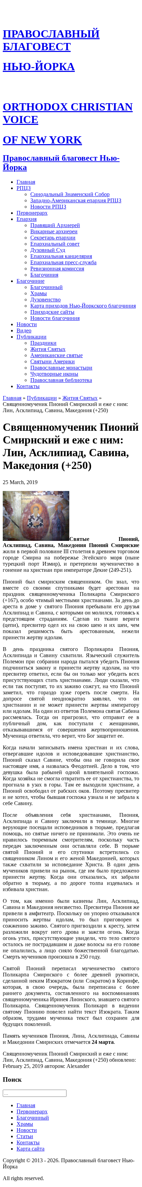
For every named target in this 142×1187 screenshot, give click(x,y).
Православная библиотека (61, 380)
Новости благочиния (55, 318)
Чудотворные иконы (54, 374)
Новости (27, 324)
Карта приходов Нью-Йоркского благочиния (83, 306)
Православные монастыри (61, 368)
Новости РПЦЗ (48, 207)
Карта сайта (30, 1149)
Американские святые (56, 355)
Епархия (27, 219)
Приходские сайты (52, 312)
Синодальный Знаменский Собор (70, 194)
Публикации (32, 337)
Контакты (28, 386)
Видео (24, 330)
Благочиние (30, 281)
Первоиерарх (32, 213)
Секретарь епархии (52, 237)
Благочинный (46, 287)
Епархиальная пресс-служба (63, 262)
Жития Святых (47, 349)
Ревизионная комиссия (57, 268)
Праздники (43, 343)
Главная (26, 182)
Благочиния (44, 275)
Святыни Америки (52, 361)
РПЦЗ (24, 188)
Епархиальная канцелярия (61, 256)
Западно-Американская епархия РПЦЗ (75, 200)
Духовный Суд (47, 250)
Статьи (25, 1136)
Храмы (38, 293)
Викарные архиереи (54, 231)
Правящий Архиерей (55, 225)
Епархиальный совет (55, 244)
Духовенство (45, 299)
